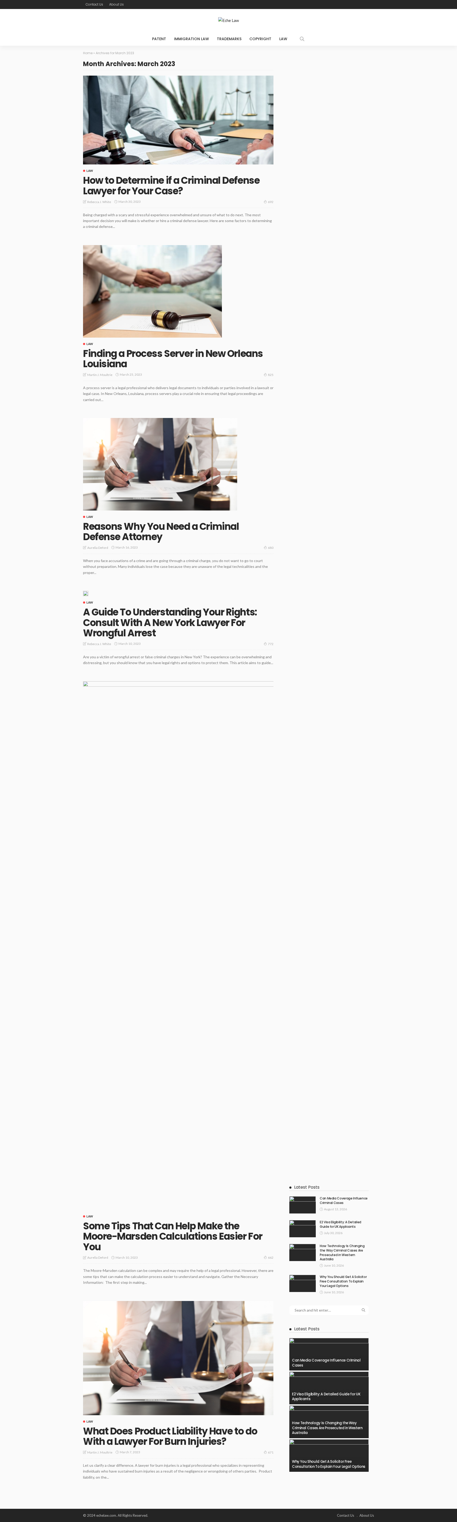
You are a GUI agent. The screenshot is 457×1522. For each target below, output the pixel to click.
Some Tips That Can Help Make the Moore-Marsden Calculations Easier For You (172, 1236)
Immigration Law (191, 39)
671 (270, 1452)
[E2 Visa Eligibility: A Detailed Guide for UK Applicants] (302, 1228)
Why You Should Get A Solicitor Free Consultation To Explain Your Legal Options (343, 1281)
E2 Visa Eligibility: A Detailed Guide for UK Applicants (340, 1224)
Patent (159, 39)
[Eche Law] (228, 20)
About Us (116, 4)
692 (270, 202)
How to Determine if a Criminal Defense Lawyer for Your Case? (171, 186)
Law (283, 39)
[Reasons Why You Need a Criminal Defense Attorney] (160, 464)
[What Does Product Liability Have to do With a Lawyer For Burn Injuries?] (178, 1358)
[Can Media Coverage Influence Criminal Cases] (302, 1204)
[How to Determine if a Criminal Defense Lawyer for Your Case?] (178, 120)
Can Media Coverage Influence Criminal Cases (344, 1200)
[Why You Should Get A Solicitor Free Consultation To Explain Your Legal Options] (302, 1283)
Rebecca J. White (99, 202)
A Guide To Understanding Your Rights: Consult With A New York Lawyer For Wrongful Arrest (170, 622)
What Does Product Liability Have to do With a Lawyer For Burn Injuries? (170, 1436)
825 (270, 375)
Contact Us (94, 4)
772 (270, 644)
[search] (302, 39)
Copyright (260, 39)
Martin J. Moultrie (99, 375)
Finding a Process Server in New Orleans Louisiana (173, 359)
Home (88, 53)
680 (270, 548)
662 (270, 1257)
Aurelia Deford (97, 548)
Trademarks (229, 39)
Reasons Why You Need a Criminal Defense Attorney (161, 532)
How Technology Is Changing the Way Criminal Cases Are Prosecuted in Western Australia (342, 1252)
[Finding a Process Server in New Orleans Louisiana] (152, 291)
